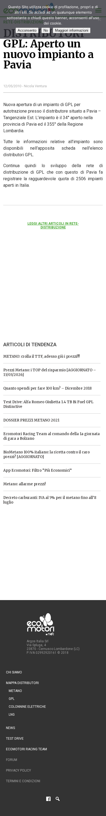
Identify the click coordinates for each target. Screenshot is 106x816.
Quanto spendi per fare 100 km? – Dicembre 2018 (47, 388)
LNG (12, 714)
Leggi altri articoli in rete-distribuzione (53, 225)
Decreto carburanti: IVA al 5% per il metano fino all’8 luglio (49, 500)
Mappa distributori (22, 683)
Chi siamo (14, 672)
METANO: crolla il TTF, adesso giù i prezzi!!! (41, 356)
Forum (11, 760)
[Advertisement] (44, 293)
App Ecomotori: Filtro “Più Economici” (37, 470)
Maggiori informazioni (71, 30)
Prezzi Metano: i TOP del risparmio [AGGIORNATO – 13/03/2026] (49, 372)
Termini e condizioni (23, 781)
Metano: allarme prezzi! (24, 484)
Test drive (15, 738)
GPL (11, 699)
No (45, 30)
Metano (15, 691)
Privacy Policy (18, 770)
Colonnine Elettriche (27, 707)
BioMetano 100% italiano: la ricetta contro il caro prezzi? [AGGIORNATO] (46, 454)
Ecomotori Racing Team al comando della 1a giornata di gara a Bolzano (51, 436)
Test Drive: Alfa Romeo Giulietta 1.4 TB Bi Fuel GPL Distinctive (48, 404)
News (10, 728)
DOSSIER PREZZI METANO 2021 (31, 420)
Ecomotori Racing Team (26, 749)
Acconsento (27, 30)
